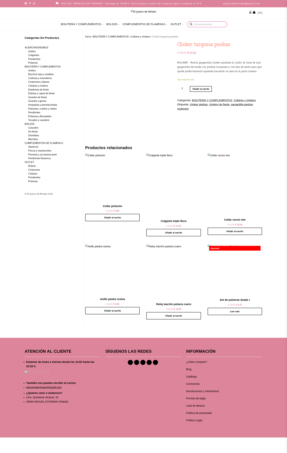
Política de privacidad (199, 413)
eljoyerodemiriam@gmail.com (241, 3)
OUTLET (176, 24)
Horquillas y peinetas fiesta (42, 105)
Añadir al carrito (200, 89)
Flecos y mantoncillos (39, 150)
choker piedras (199, 104)
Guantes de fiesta (37, 97)
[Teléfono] (149, 362)
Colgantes (33, 55)
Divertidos (33, 135)
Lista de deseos (195, 405)
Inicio (88, 36)
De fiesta (33, 131)
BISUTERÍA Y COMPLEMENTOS (81, 24)
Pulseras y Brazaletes (39, 116)
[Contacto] (155, 362)
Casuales (33, 128)
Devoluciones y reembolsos (202, 391)
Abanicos (33, 147)
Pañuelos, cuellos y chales (42, 108)
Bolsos (32, 166)
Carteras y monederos (40, 78)
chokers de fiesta (219, 104)
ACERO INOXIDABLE (36, 47)
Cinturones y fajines (38, 82)
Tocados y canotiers (38, 120)
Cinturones (34, 170)
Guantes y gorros (37, 101)
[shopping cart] (255, 12)
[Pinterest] (142, 362)
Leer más (235, 311)
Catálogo (191, 376)
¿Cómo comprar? (196, 361)
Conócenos (193, 383)
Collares (32, 173)
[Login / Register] (251, 12)
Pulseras (33, 62)
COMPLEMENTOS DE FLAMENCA (144, 24)
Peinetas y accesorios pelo (42, 154)
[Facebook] (130, 362)
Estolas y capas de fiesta (41, 93)
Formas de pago (196, 398)
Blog (188, 369)
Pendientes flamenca (39, 158)
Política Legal (194, 420)
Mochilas (33, 139)
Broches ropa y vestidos (41, 74)
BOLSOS (111, 24)
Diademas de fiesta (38, 89)
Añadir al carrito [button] (112, 217)
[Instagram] (136, 362)
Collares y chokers (140, 36)
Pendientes (34, 59)
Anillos (32, 51)
